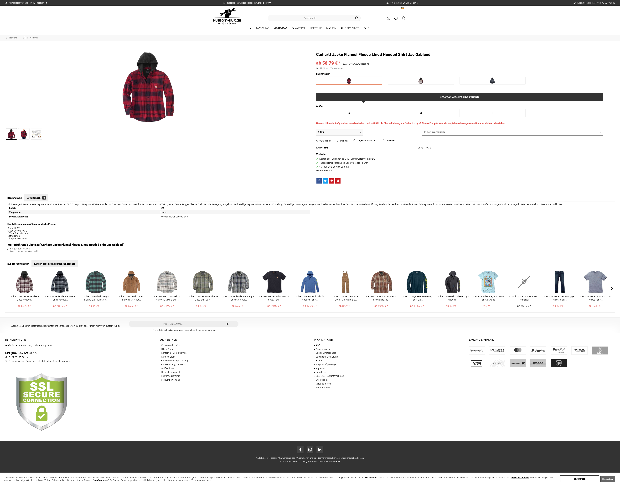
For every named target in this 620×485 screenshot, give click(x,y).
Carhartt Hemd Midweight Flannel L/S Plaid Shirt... (96, 298)
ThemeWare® (334, 461)
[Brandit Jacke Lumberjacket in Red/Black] (524, 282)
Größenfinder (167, 368)
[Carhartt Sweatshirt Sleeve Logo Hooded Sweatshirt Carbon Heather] (453, 282)
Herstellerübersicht (170, 372)
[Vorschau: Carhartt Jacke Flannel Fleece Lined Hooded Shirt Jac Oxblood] (11, 134)
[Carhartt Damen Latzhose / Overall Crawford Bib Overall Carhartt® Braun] (345, 282)
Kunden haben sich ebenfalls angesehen (54, 264)
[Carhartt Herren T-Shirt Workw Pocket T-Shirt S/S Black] (274, 282)
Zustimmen (579, 479)
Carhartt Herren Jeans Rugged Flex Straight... (559, 298)
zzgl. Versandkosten (334, 68)
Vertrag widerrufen (170, 345)
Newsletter (321, 372)
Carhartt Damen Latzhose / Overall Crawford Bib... (345, 298)
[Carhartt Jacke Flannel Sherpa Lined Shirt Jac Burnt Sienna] (381, 282)
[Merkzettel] (396, 18)
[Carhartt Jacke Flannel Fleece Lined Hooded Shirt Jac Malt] (24, 282)
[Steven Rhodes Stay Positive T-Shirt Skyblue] (488, 282)
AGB (318, 345)
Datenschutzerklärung (327, 356)
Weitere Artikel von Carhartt (24, 251)
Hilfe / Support (168, 349)
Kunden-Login (168, 356)
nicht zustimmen (520, 477)
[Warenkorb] (403, 18)
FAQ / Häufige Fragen (326, 364)
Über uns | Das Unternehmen (330, 376)
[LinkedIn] (319, 449)
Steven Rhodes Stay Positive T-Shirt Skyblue (488, 298)
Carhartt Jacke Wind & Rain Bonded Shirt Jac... (131, 298)
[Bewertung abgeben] (459, 59)
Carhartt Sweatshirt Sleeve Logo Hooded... (453, 298)
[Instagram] (310, 449)
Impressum (321, 368)
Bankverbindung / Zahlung (174, 360)
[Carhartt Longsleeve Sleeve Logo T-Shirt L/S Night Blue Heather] (417, 282)
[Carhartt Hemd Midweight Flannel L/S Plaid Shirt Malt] (167, 282)
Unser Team (321, 380)
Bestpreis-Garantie (170, 376)
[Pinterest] (331, 181)
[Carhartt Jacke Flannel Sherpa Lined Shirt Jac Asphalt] (238, 282)
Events (319, 360)
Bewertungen (36, 198)
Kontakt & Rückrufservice (173, 353)
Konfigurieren (607, 479)
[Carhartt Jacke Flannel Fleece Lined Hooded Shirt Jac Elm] (60, 282)
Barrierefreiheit (323, 349)
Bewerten (390, 140)
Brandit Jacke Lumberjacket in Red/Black (524, 298)
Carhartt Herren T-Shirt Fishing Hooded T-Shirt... (310, 298)
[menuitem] (403, 18)
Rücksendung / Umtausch (174, 364)
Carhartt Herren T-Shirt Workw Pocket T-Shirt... (274, 298)
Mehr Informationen (201, 480)
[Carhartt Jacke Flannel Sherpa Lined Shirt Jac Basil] (203, 282)
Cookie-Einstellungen (326, 353)
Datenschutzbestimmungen (171, 330)
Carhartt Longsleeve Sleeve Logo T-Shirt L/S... (417, 298)
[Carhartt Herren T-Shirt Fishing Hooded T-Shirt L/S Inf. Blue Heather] (310, 282)
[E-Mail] (338, 181)
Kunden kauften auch (18, 264)
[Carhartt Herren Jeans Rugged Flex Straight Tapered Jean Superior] (560, 282)
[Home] (251, 28)
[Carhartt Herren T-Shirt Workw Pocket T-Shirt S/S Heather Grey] (595, 282)
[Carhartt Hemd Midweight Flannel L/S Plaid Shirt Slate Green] (96, 282)
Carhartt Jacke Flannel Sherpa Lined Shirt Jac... (203, 298)
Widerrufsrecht (323, 387)
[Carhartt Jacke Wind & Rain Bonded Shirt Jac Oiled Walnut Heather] (131, 282)
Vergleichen (325, 140)
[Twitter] (325, 181)
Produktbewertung (170, 380)
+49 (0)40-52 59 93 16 (20, 353)
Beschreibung (14, 198)
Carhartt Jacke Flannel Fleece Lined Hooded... (24, 298)
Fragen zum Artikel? (366, 140)
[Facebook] (319, 181)
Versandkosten (323, 383)
